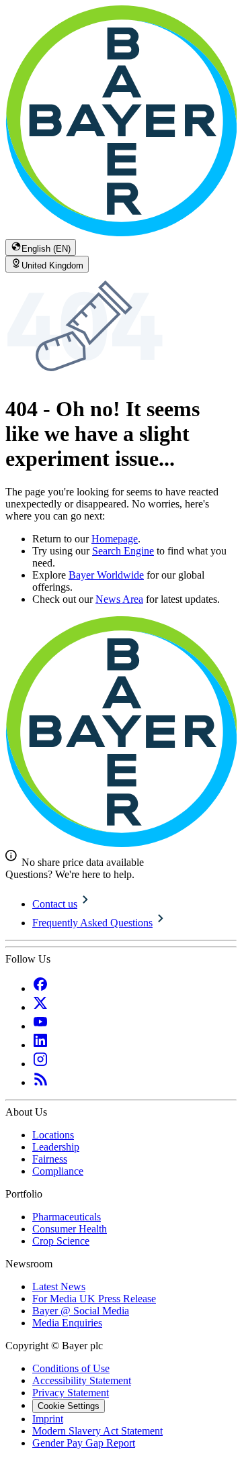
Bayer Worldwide (106, 575)
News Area (119, 599)
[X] (40, 1007)
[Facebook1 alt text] (40, 988)
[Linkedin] (40, 1045)
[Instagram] (40, 1063)
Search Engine (123, 550)
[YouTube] (40, 1026)
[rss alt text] (40, 1082)
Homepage (114, 538)
